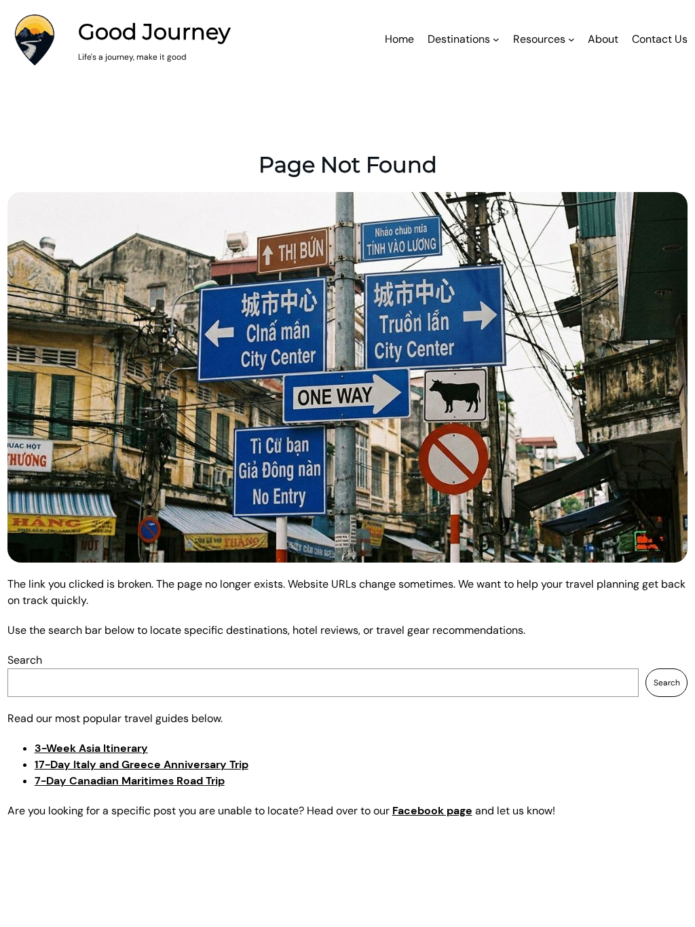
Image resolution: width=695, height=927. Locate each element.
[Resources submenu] (571, 39)
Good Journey (154, 31)
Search (24, 660)
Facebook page (432, 810)
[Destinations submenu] (496, 39)
